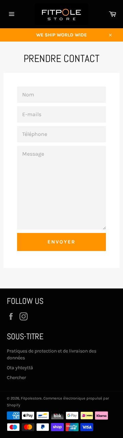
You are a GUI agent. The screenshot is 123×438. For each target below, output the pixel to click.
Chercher (16, 377)
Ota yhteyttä (20, 368)
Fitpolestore (31, 398)
